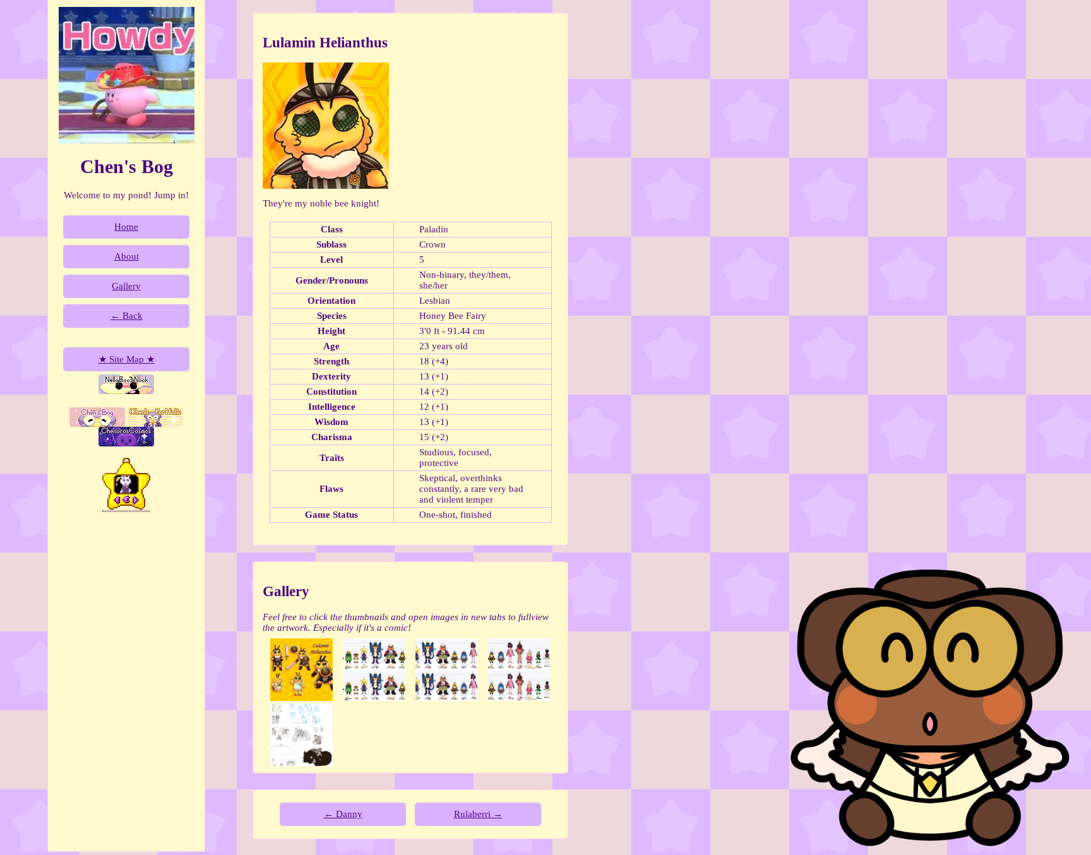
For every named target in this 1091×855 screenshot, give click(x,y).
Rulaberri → (478, 814)
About (126, 256)
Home (126, 227)
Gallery (126, 286)
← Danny (343, 814)
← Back (126, 316)
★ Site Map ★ (126, 359)
